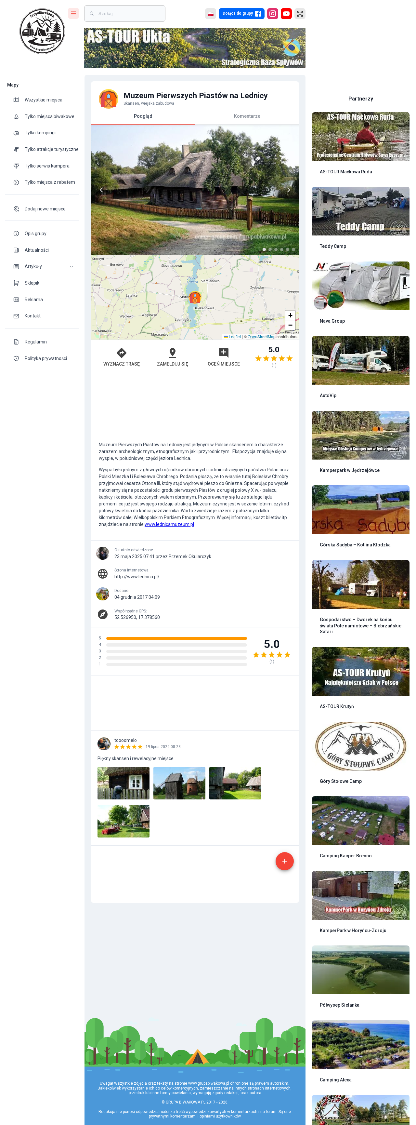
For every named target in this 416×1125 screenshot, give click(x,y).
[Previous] (101, 190)
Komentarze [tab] (247, 116)
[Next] (288, 190)
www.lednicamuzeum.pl (169, 524)
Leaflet (234, 336)
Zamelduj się (172, 364)
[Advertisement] (195, 401)
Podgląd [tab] (143, 116)
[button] (42, 266)
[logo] (42, 31)
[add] (285, 861)
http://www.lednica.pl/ (137, 576)
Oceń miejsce (224, 364)
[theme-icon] (19, 100)
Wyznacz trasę (121, 364)
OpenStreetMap (262, 336)
